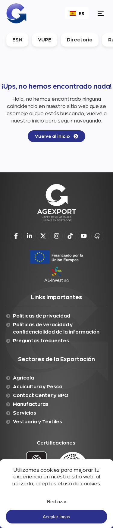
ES (81, 13)
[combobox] (77, 13)
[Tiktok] (70, 236)
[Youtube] (84, 236)
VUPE (44, 39)
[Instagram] (57, 236)
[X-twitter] (43, 236)
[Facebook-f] (16, 236)
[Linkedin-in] (30, 236)
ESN (17, 39)
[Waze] (97, 236)
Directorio (80, 39)
